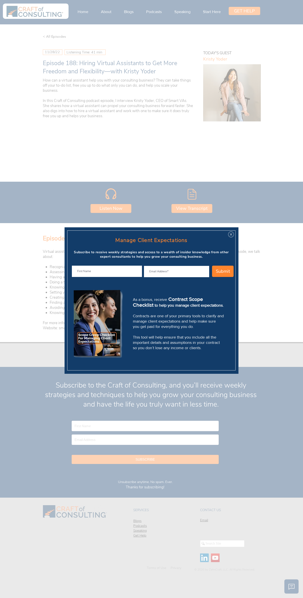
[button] (231, 234)
